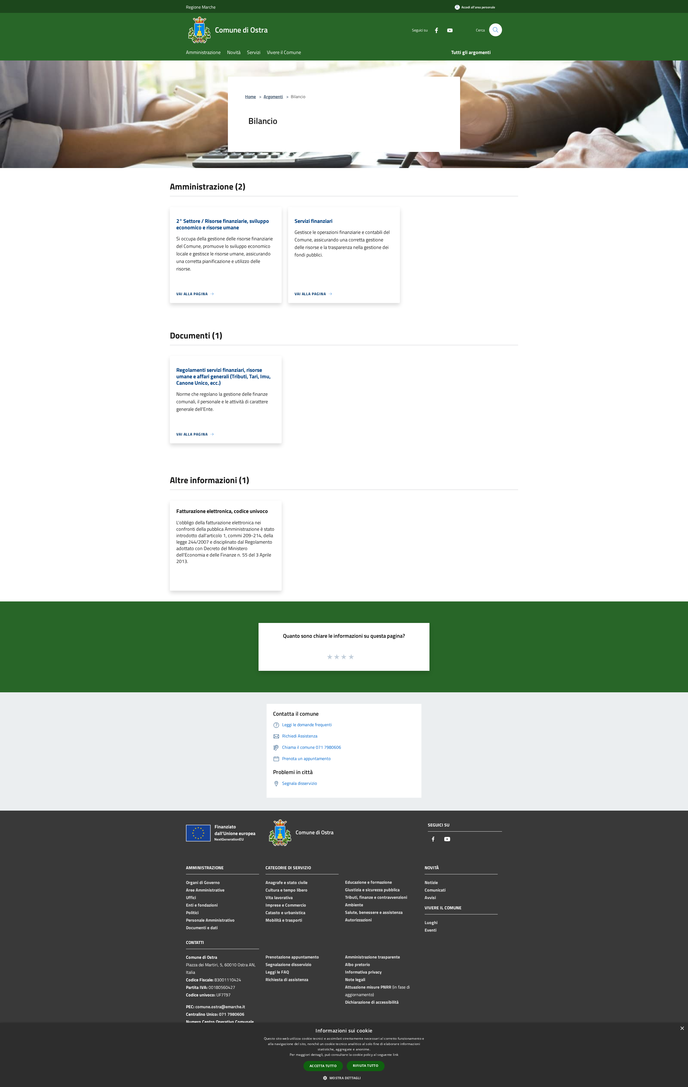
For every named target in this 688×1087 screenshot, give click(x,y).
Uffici (191, 897)
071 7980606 (231, 1014)
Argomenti (273, 96)
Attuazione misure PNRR (368, 987)
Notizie (431, 882)
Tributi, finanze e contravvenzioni (376, 897)
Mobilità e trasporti (284, 920)
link (395, 1054)
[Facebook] (434, 29)
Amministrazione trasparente (372, 957)
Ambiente (354, 904)
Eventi (430, 930)
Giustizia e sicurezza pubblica (372, 889)
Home (250, 96)
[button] (344, 1078)
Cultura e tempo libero (286, 890)
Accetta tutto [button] (323, 1066)
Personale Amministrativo (210, 920)
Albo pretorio (357, 964)
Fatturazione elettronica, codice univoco (222, 511)
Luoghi (431, 922)
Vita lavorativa (279, 897)
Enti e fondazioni (202, 905)
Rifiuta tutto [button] (365, 1065)
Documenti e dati (202, 927)
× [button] (682, 1029)
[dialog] (344, 1055)
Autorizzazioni (358, 920)
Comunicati (435, 890)
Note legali (355, 979)
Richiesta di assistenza (287, 979)
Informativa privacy (363, 972)
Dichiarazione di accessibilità (372, 1002)
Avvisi (430, 897)
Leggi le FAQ (277, 972)
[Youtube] (447, 29)
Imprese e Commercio (286, 905)
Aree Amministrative (205, 890)
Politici (192, 912)
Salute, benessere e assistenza (374, 912)
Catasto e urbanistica (285, 912)
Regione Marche (201, 7)
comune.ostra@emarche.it (220, 1006)
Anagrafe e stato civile (286, 882)
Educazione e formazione (368, 882)
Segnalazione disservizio (288, 964)
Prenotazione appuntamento (292, 957)
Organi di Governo (203, 882)
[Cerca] (495, 29)
